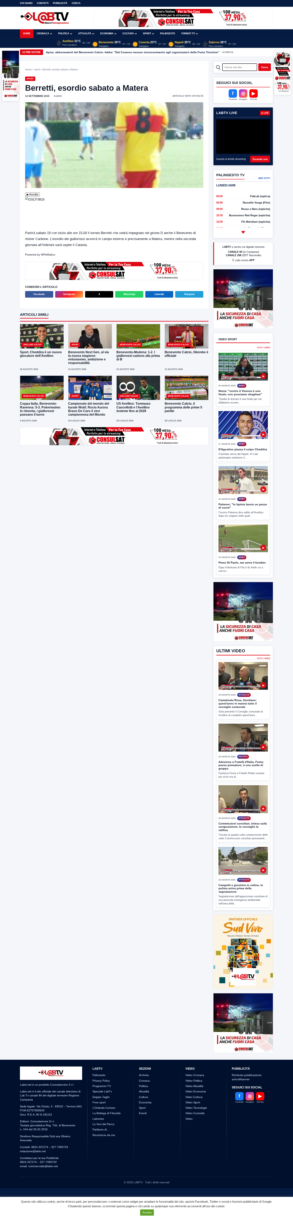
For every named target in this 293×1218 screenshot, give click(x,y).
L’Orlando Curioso (103, 1152)
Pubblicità (60, 3)
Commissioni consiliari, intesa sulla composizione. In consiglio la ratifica (242, 856)
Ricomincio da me (103, 1179)
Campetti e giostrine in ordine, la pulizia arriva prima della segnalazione (240, 918)
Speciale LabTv (102, 1136)
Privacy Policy (101, 1125)
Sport (147, 33)
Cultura (128, 33)
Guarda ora (260, 159)
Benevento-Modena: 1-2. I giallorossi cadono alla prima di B (138, 355)
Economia (106, 33)
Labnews (98, 1163)
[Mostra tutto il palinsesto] (243, 232)
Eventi (143, 1157)
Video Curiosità (195, 1157)
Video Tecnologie (196, 1152)
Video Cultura (194, 1141)
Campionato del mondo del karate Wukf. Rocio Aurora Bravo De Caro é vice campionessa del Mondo (88, 409)
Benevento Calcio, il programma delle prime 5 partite (183, 407)
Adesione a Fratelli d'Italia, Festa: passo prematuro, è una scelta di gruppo (241, 795)
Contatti (42, 3)
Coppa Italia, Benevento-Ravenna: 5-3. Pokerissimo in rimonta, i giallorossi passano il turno (40, 409)
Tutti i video (263, 362)
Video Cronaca (194, 1119)
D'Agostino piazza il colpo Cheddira (242, 464)
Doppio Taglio (101, 1141)
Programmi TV (101, 1130)
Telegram (189, 294)
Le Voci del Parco (103, 1168)
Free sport (99, 1146)
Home (26, 33)
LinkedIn (159, 294)
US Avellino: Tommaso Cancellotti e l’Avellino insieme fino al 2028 (133, 407)
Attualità (84, 33)
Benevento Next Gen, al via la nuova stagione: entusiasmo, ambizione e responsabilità (88, 357)
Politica (63, 33)
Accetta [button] (147, 1212)
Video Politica (193, 1125)
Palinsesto (167, 33)
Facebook (39, 294)
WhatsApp (129, 294)
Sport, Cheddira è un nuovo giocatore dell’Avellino (41, 353)
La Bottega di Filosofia (106, 1157)
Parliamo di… (100, 1174)
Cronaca (43, 33)
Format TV (188, 33)
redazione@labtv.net (33, 1195)
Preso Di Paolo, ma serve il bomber (242, 577)
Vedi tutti (264, 178)
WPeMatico (48, 254)
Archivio (144, 1119)
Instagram (69, 294)
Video (189, 1163)
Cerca (76, 3)
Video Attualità (194, 1130)
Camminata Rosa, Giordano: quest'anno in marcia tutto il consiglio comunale (237, 733)
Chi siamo (26, 3)
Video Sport (192, 1146)
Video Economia (195, 1136)
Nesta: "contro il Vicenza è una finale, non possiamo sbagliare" (240, 407)
